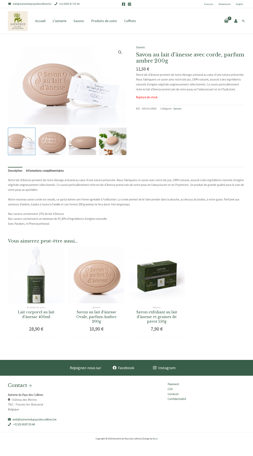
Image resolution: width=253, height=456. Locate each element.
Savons (79, 21)
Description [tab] (15, 170)
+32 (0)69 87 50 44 (69, 4)
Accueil (40, 21)
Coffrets (130, 21)
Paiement (173, 384)
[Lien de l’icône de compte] (236, 21)
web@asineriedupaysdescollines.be (34, 419)
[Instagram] (129, 4)
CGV (170, 389)
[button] (243, 21)
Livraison (173, 394)
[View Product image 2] (52, 141)
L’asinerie (59, 21)
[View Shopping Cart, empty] (226, 21)
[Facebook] (123, 4)
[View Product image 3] (82, 141)
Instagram (167, 367)
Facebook (126, 367)
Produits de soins (104, 21)
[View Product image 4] (112, 141)
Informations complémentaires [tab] (45, 170)
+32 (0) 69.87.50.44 (23, 424)
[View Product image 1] (21, 141)
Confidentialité (177, 399)
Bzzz (155, 438)
